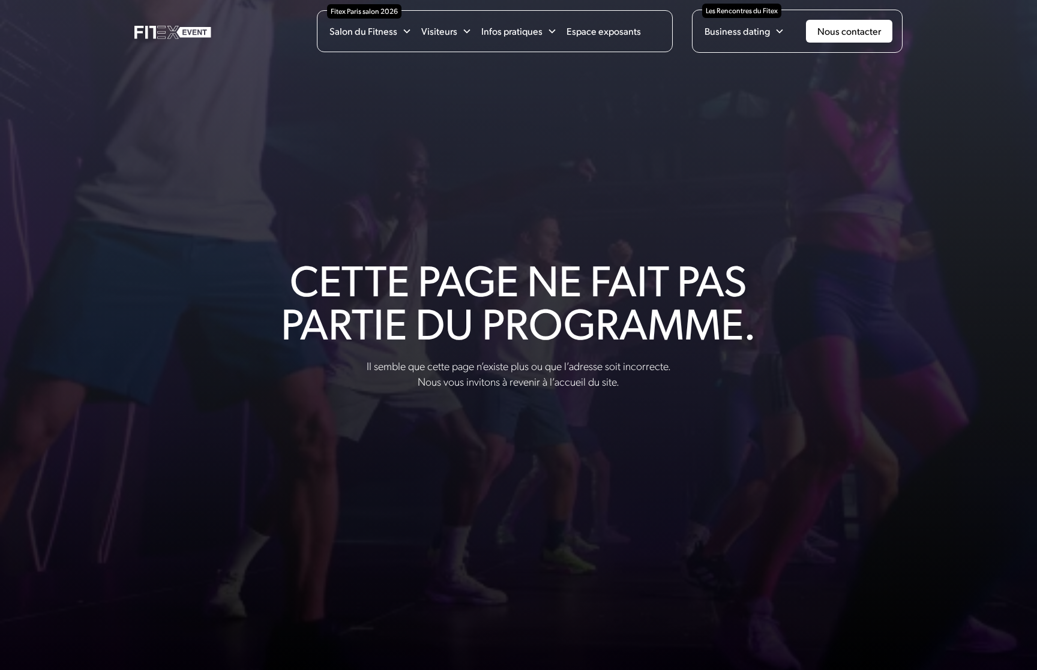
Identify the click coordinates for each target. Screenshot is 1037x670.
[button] (370, 31)
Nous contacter (849, 31)
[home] (172, 31)
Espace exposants (604, 31)
